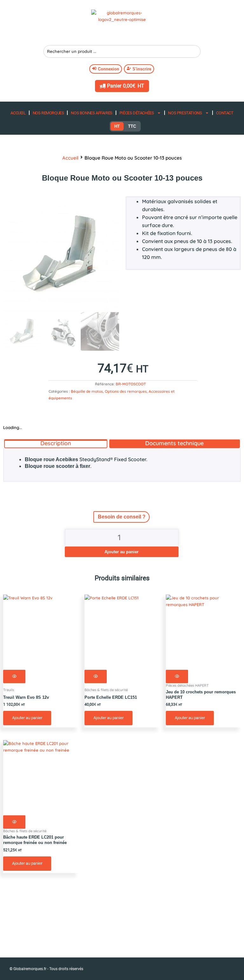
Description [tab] (55, 443)
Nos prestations (185, 113)
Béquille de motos (87, 391)
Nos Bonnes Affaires (91, 113)
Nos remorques (48, 113)
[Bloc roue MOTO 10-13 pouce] (61, 254)
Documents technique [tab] (174, 443)
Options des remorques (126, 391)
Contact (224, 113)
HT (117, 126)
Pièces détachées (136, 113)
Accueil (17, 113)
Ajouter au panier (122, 551)
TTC (132, 126)
